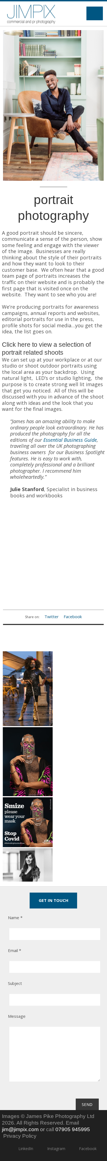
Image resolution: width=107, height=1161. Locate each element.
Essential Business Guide (70, 440)
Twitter (51, 616)
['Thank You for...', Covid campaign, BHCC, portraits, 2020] (27, 689)
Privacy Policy (19, 1136)
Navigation (94, 13)
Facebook (73, 616)
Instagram (56, 1148)
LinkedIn (25, 1148)
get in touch (53, 900)
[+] (53, 105)
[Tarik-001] (27, 822)
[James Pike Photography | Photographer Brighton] (31, 13)
